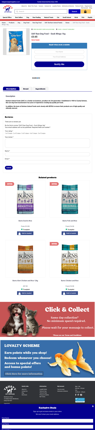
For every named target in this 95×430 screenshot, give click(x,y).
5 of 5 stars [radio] (41, 133)
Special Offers (7, 17)
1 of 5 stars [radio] (8, 133)
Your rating (9, 131)
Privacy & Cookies (44, 395)
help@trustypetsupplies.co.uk (11, 2)
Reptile (90, 17)
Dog (28, 17)
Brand (25, 89)
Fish (83, 17)
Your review (9, 137)
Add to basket (27, 233)
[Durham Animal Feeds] (36, 78)
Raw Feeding (37, 17)
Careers (41, 6)
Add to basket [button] (27, 293)
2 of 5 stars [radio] (17, 133)
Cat (58, 17)
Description (11, 89)
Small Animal (67, 17)
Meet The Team (32, 6)
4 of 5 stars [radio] (33, 133)
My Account (84, 8)
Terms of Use (43, 391)
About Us (24, 6)
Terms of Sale (79, 6)
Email (7, 159)
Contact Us (48, 6)
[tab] (11, 88)
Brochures (24, 395)
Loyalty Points (56, 6)
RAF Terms (42, 396)
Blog (90, 8)
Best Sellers (19, 17)
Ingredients (40, 89)
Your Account (60, 389)
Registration (88, 6)
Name (7, 151)
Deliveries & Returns (68, 6)
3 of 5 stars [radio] (25, 133)
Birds (76, 17)
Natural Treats (48, 17)
